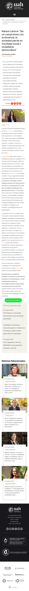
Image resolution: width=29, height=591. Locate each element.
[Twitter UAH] (16, 528)
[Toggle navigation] (14, 14)
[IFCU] (19, 581)
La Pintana (10, 131)
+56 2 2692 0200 (17, 523)
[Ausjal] (7, 568)
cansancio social (13, 173)
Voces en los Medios (9, 19)
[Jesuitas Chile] (19, 574)
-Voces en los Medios (7, 56)
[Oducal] (14, 586)
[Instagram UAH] (10, 528)
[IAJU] (19, 568)
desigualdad (6, 156)
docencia (18, 268)
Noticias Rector (9, 415)
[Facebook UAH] (13, 528)
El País (7, 125)
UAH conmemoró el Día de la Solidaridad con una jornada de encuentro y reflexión (12, 345)
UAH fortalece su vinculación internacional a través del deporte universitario (13, 316)
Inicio (3, 19)
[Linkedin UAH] (7, 528)
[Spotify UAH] (21, 528)
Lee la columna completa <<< (13, 300)
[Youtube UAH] (18, 528)
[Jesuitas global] (8, 580)
